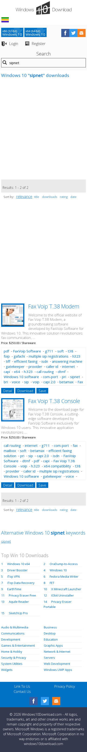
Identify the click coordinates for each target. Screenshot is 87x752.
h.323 (28, 371)
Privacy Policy (64, 686)
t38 (70, 351)
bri (6, 381)
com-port (50, 376)
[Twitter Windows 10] (45, 701)
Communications (13, 633)
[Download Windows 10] (43, 8)
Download (25, 390)
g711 (49, 351)
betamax (66, 381)
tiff (8, 361)
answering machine (67, 361)
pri (64, 376)
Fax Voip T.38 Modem (53, 306)
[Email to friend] (81, 33)
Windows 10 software (21, 376)
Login (13, 43)
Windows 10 (58, 570)
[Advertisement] (43, 131)
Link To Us (22, 686)
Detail (7, 390)
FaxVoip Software (27, 351)
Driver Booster (17, 570)
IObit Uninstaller (62, 595)
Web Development (57, 664)
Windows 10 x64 (18, 564)
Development (10, 639)
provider (35, 366)
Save (42, 390)
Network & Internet (57, 651)
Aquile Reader (19, 602)
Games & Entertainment (18, 645)
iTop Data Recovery (21, 583)
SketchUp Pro (18, 613)
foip (7, 356)
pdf (6, 351)
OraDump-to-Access (64, 564)
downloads (49, 197)
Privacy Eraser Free (22, 595)
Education (51, 639)
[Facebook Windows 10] (33, 701)
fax (75, 445)
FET (52, 583)
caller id (52, 366)
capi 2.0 (49, 381)
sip (26, 381)
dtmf (61, 371)
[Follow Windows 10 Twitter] (73, 33)
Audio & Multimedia (14, 627)
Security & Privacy (13, 657)
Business (50, 627)
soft (60, 351)
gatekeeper (15, 366)
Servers (49, 657)
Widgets (7, 670)
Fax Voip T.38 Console (54, 401)
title (36, 197)
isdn (45, 361)
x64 (17, 371)
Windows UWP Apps (58, 670)
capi (7, 371)
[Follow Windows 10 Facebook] (65, 33)
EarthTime (14, 589)
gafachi (19, 356)
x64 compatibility (57, 466)
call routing (45, 371)
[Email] (56, 701)
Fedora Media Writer (64, 576)
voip (36, 381)
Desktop (50, 633)
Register (38, 43)
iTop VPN (13, 576)
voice (16, 381)
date (73, 197)
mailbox (10, 450)
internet (68, 366)
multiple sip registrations (48, 356)
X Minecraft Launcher (66, 589)
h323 (76, 356)
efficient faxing (26, 361)
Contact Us (22, 691)
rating (64, 197)
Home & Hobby (11, 651)
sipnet (75, 376)
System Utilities (12, 664)
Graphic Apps (53, 645)
